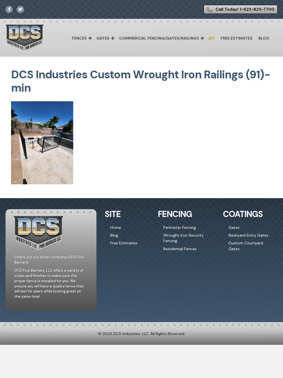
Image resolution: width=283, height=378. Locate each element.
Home (115, 227)
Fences (79, 38)
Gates (102, 38)
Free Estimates (237, 38)
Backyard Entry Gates (248, 235)
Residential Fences (180, 248)
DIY (212, 38)
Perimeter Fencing (179, 227)
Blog (263, 38)
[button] (90, 38)
